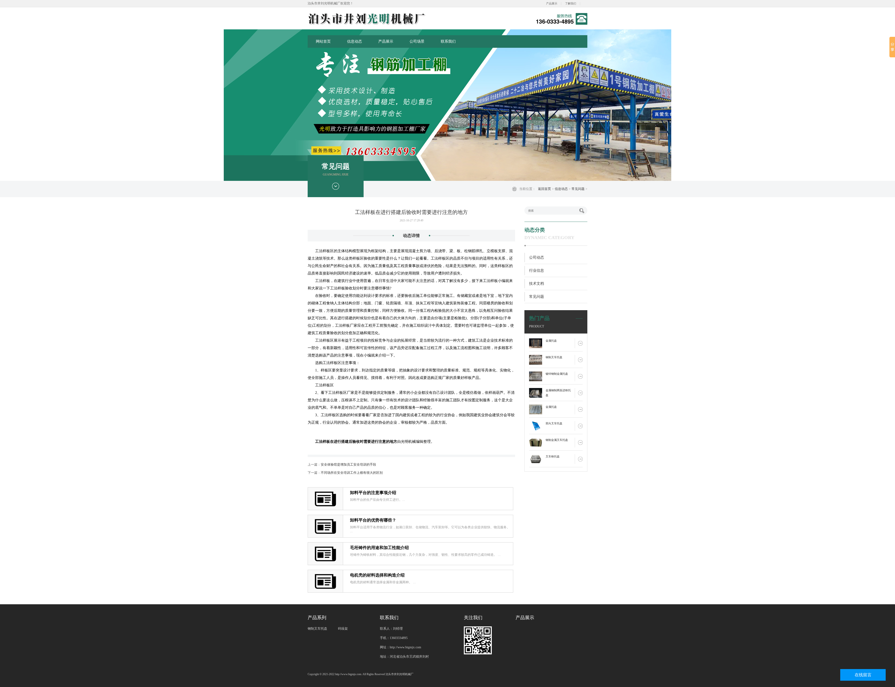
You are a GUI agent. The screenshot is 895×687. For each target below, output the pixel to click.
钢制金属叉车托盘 (557, 440)
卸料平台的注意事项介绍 (373, 492)
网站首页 (323, 41)
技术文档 (536, 283)
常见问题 (578, 189)
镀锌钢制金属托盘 (557, 373)
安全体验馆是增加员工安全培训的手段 (348, 464)
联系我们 (448, 41)
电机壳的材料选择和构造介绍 (377, 575)
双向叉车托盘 (554, 423)
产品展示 (551, 3)
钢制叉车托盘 (554, 357)
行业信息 (536, 270)
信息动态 (354, 41)
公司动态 (536, 257)
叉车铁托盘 (553, 456)
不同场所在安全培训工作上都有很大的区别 (352, 472)
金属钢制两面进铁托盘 (558, 393)
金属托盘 (551, 340)
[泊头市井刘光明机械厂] (383, 19)
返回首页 (544, 189)
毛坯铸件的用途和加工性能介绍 (379, 547)
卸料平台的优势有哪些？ (373, 520)
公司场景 (417, 41)
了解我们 (570, 3)
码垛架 (343, 628)
